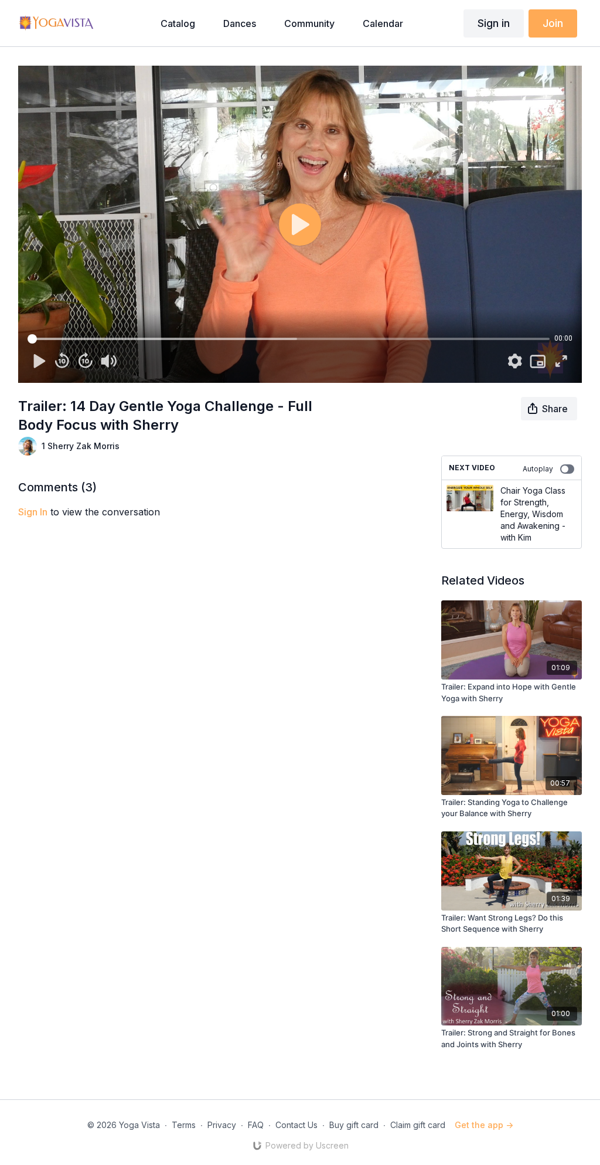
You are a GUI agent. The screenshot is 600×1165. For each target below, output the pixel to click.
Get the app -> (484, 1125)
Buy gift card (354, 1125)
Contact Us (296, 1125)
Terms (184, 1125)
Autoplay (538, 468)
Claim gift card (417, 1125)
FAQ (256, 1125)
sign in (32, 512)
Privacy (221, 1125)
